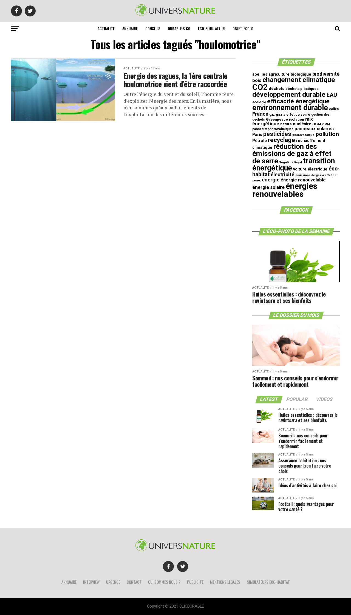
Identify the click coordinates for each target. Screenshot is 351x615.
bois (256, 80)
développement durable (288, 94)
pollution (327, 134)
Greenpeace (277, 119)
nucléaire (302, 123)
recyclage (281, 139)
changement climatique (298, 80)
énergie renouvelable (303, 180)
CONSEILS (152, 28)
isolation (296, 119)
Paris (257, 134)
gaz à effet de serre (293, 114)
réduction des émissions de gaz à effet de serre (292, 153)
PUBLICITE (195, 582)
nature (286, 124)
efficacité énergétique (298, 101)
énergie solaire (268, 187)
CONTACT (134, 582)
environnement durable (290, 107)
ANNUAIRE (130, 28)
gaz (272, 114)
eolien (334, 109)
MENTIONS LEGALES (225, 582)
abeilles (259, 74)
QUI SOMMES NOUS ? (164, 582)
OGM (316, 124)
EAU (332, 95)
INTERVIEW (91, 582)
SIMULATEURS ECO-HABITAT (268, 582)
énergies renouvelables (284, 190)
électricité (282, 174)
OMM (326, 124)
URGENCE (113, 582)
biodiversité (325, 74)
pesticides (277, 133)
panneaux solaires (314, 128)
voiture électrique (310, 169)
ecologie (259, 102)
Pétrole (259, 140)
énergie (270, 180)
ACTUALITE (106, 28)
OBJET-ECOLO (243, 28)
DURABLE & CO (179, 28)
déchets (276, 88)
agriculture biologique (289, 74)
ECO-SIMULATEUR (211, 28)
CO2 (260, 87)
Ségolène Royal (290, 162)
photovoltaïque (303, 135)
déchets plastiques (301, 89)
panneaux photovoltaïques (272, 129)
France (260, 114)
